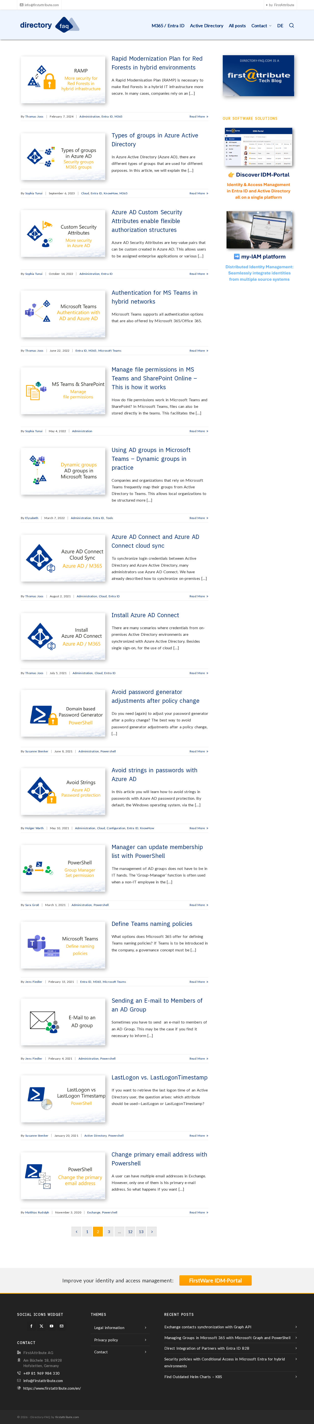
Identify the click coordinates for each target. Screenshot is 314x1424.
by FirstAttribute (281, 5)
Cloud (85, 193)
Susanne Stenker (36, 751)
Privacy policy (106, 1340)
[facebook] (31, 1326)
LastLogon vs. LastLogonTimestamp (160, 1077)
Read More (198, 116)
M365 (118, 116)
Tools (109, 518)
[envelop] (61, 1326)
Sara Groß (32, 905)
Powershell (108, 751)
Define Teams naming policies (152, 924)
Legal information (109, 1327)
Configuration (116, 828)
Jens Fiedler (33, 982)
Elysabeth (31, 518)
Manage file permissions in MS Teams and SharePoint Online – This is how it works (154, 378)
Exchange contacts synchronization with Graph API (207, 1327)
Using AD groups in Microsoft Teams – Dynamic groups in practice (151, 458)
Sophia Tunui (33, 193)
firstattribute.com (67, 1417)
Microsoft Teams (110, 350)
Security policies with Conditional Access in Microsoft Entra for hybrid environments (224, 1362)
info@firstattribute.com (42, 5)
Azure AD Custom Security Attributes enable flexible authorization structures (147, 221)
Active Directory (95, 1135)
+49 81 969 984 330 (41, 1373)
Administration (89, 116)
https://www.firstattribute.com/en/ (52, 1388)
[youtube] (51, 1326)
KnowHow (111, 193)
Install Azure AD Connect (145, 615)
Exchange (93, 1212)
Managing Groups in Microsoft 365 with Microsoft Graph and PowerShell (227, 1337)
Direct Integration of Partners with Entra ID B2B (206, 1348)
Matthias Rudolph (37, 1212)
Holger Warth (34, 828)
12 (130, 1231)
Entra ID (107, 116)
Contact (101, 1352)
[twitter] (41, 1326)
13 (141, 1231)
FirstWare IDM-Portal (215, 1280)
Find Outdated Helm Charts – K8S (193, 1376)
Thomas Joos (34, 116)
